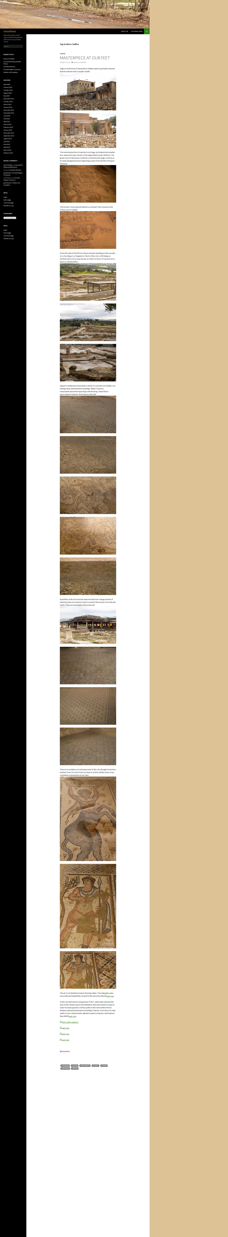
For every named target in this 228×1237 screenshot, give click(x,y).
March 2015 (7, 124)
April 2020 (7, 84)
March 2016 (7, 104)
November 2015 (9, 113)
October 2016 (8, 101)
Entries (7, 200)
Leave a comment (79, 62)
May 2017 (7, 96)
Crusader (65, 1065)
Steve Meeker (8, 165)
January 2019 (8, 87)
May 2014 (7, 144)
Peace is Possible (9, 59)
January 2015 (8, 130)
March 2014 (7, 150)
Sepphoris (65, 1068)
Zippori (75, 1068)
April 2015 (7, 121)
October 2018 (8, 90)
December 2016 (9, 99)
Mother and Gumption (11, 72)
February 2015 (8, 127)
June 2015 (7, 116)
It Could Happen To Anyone (12, 69)
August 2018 (8, 93)
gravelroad (7, 173)
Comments (8, 203)
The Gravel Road (136, 31)
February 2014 (8, 153)
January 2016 (8, 107)
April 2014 (7, 147)
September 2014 (9, 136)
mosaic (95, 1065)
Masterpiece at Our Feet (85, 57)
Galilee (74, 1065)
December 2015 (9, 110)
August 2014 (8, 139)
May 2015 (7, 119)
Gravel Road (10, 31)
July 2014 (7, 141)
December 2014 (9, 133)
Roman (104, 1065)
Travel (63, 54)
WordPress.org (8, 206)
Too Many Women (9, 66)
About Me (124, 31)
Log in (5, 197)
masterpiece (85, 1065)
